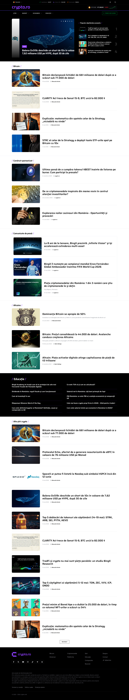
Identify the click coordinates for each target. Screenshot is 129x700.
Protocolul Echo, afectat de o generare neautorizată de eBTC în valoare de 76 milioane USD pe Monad (78, 453)
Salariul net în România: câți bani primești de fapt (86, 391)
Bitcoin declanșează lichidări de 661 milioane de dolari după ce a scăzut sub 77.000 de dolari (79, 76)
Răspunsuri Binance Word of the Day (26, 403)
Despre (105, 653)
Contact (105, 657)
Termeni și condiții (17, 687)
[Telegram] (37, 662)
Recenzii (87, 664)
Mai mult (64, 642)
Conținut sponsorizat (22, 160)
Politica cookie (29, 687)
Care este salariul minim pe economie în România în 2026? (90, 408)
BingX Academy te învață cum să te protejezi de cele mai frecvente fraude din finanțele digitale (34, 385)
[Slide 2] (63, 21)
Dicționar (53, 657)
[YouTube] (23, 662)
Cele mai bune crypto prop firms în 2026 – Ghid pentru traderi (91, 403)
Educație (48, 13)
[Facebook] (13, 662)
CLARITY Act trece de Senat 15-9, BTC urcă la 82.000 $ (73, 98)
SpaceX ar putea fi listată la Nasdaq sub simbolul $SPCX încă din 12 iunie (79, 475)
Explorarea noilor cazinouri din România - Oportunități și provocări (74, 214)
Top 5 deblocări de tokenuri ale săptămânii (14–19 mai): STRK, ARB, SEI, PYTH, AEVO (77, 518)
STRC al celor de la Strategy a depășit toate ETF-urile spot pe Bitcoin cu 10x (77, 141)
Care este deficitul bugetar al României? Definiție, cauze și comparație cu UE (34, 409)
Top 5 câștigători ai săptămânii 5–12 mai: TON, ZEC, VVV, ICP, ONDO (98, 36)
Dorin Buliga (58, 344)
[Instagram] (28, 662)
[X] (18, 662)
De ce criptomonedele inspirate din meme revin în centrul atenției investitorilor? (75, 192)
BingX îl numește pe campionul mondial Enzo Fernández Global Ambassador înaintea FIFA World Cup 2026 (76, 265)
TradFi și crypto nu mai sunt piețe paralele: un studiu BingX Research (98, 29)
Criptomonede (72, 653)
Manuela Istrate (56, 81)
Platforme (70, 657)
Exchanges (36, 13)
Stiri (17, 46)
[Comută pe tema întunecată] (110, 2)
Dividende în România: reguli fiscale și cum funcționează (34, 391)
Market (24, 13)
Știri (14, 13)
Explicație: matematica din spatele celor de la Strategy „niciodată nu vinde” (99, 51)
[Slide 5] (70, 21)
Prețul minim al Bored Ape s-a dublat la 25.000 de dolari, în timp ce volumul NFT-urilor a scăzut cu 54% (99, 44)
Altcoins (17, 305)
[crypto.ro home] (21, 7)
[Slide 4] (68, 21)
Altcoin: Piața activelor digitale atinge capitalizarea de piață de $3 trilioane (78, 359)
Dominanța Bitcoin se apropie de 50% (64, 314)
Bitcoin (16, 66)
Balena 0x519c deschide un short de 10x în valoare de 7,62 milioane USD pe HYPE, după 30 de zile (43, 51)
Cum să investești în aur (21, 396)
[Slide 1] (61, 21)
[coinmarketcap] (42, 662)
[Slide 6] (72, 21)
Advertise (108, 660)
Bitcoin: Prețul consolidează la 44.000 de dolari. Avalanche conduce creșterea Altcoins (76, 335)
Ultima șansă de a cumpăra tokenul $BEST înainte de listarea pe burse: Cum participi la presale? (79, 171)
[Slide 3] (65, 21)
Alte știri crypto (20, 421)
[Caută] (115, 2)
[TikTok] (32, 662)
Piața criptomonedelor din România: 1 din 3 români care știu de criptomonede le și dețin (78, 284)
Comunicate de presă (22, 233)
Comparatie (89, 660)
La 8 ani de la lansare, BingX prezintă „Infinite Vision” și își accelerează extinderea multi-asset (78, 244)
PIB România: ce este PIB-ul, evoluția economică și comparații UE (91, 397)
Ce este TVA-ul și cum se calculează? (81, 384)
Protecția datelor (40, 687)
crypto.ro (57, 176)
